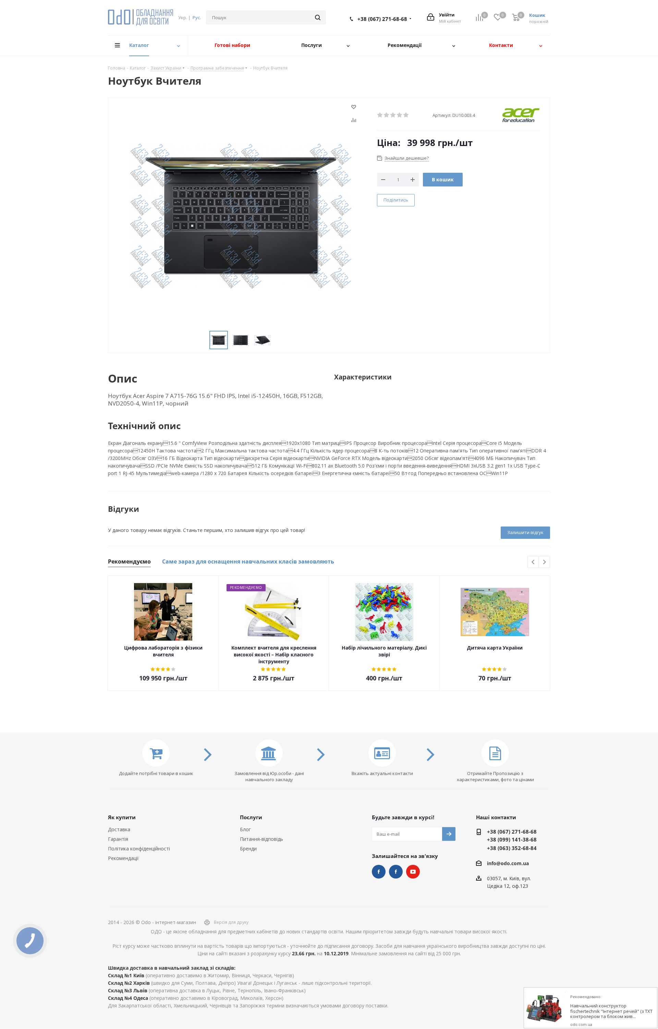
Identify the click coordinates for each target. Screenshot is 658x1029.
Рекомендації (123, 858)
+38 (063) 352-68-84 (512, 848)
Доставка (119, 829)
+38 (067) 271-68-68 (382, 18)
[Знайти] (317, 17)
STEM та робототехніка (379, 872)
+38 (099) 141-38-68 (512, 839)
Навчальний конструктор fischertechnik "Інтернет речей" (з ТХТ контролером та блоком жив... (611, 1011)
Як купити (122, 817)
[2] (386, 115)
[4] (400, 115)
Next (544, 562)
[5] (406, 115)
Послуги (251, 817)
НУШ (396, 872)
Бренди (248, 848)
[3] (393, 115)
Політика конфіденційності (139, 848)
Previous (533, 562)
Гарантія (118, 839)
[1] (380, 115)
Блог (245, 829)
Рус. (197, 17)
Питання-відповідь (261, 839)
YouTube (413, 872)
